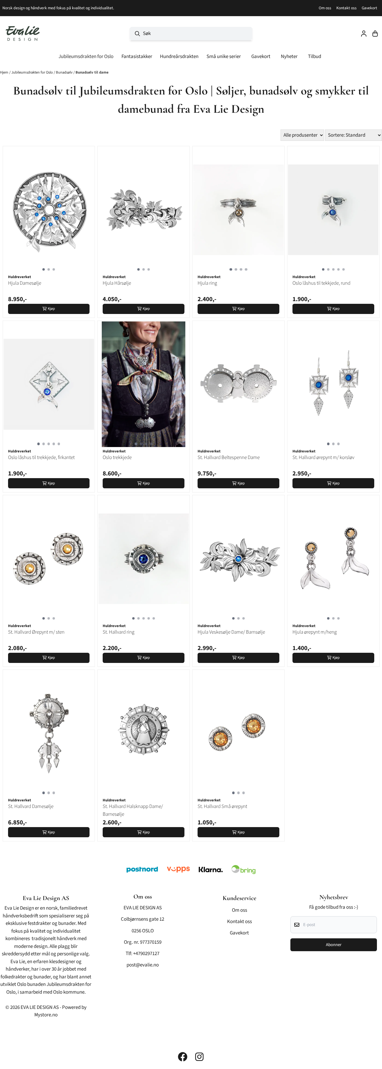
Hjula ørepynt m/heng (314, 632)
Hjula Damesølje (24, 283)
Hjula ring (207, 283)
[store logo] (22, 33)
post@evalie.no (143, 965)
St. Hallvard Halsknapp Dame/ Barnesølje (133, 810)
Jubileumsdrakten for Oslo (32, 72)
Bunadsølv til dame (92, 72)
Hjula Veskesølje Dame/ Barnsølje (231, 632)
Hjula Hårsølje (117, 283)
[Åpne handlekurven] (375, 33)
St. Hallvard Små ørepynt (222, 806)
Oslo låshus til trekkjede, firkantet (41, 457)
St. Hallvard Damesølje (30, 806)
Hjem (4, 72)
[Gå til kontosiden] (363, 33)
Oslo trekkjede (117, 457)
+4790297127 (146, 953)
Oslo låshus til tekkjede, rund (321, 283)
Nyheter (289, 56)
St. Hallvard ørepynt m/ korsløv (323, 457)
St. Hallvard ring (118, 632)
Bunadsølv (64, 72)
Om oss (325, 8)
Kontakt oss (346, 8)
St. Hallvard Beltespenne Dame (229, 457)
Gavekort (369, 8)
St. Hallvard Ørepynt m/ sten (36, 632)
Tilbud (314, 56)
